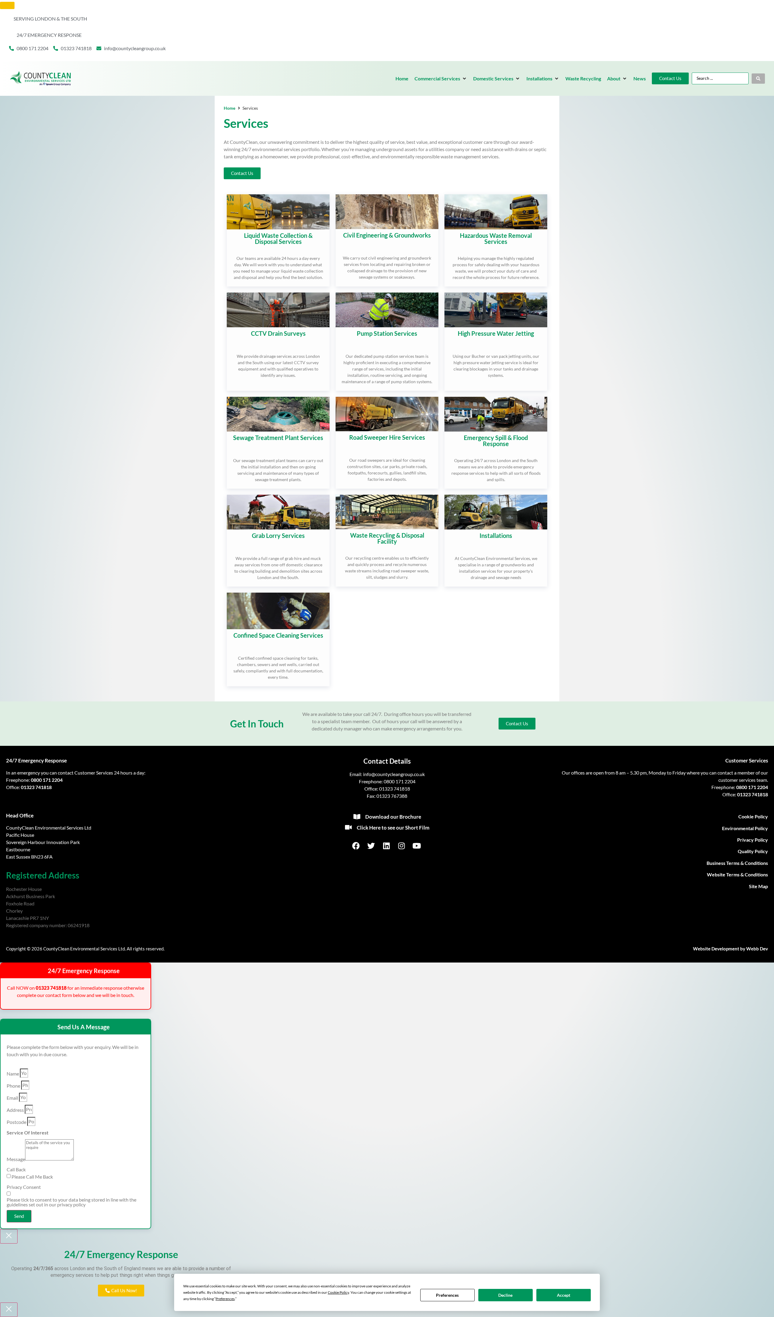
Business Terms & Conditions (737, 863)
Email (12, 1097)
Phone (13, 1085)
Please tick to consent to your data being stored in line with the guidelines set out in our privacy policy (71, 1202)
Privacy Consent (24, 1187)
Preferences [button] (225, 1298)
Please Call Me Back (32, 1176)
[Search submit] (758, 78)
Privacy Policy (752, 840)
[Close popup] (9, 1236)
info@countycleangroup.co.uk (394, 774)
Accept (563, 1295)
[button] (440, 78)
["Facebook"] (356, 845)
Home (229, 108)
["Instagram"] (402, 845)
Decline (505, 1295)
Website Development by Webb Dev (730, 948)
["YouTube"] (417, 845)
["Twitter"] (371, 845)
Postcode (16, 1122)
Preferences (447, 1295)
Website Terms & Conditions (737, 874)
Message (16, 1159)
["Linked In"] (387, 845)
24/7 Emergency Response (36, 760)
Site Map (758, 886)
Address (15, 1110)
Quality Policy (753, 851)
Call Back (16, 1169)
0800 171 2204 (47, 780)
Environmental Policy (745, 828)
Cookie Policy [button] (338, 1292)
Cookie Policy (753, 816)
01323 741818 (36, 787)
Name (13, 1073)
